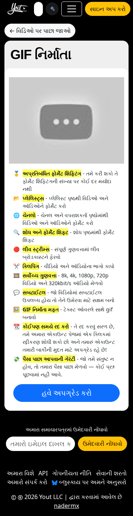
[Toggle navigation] (71, 8)
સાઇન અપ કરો (108, 9)
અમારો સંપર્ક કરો (27, 482)
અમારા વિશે (20, 473)
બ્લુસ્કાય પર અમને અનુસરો (92, 482)
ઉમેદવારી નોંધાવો (102, 444)
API (43, 473)
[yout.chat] (52, 9)
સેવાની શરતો (111, 473)
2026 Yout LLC (43, 497)
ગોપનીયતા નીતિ (72, 473)
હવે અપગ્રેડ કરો (67, 393)
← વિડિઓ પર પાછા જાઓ (40, 31)
